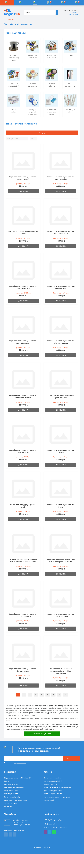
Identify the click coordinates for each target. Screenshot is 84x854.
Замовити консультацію (73, 13)
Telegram (49, 832)
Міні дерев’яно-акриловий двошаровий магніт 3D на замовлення (61, 671)
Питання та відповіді (12, 797)
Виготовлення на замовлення (15, 800)
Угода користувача (20, 763)
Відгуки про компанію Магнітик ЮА (17, 778)
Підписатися (71, 759)
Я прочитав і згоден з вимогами (22, 763)
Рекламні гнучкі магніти (53, 794)
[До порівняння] (38, 150)
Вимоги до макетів (11, 794)
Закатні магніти (49, 800)
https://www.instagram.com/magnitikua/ (14, 834)
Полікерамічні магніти (52, 778)
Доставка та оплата (11, 784)
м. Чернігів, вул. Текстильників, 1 (56, 827)
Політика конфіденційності (14, 787)
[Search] (56, 12)
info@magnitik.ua (50, 824)
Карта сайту (8, 806)
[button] (35, 2)
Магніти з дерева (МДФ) (53, 781)
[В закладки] (38, 256)
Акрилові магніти (50, 784)
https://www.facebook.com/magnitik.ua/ (6, 834)
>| (65, 695)
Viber (45, 832)
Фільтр (42, 133)
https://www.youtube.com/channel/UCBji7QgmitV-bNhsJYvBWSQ (10, 834)
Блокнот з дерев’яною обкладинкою (57, 787)
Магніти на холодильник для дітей (57, 797)
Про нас (7, 781)
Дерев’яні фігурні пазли (53, 791)
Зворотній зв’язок (11, 803)
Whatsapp (54, 832)
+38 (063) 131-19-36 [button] (52, 820)
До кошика (23, 191)
